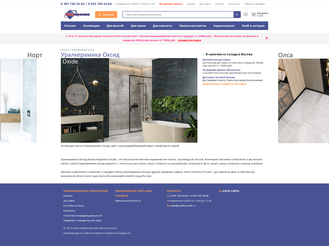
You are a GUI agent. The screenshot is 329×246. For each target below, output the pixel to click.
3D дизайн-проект (171, 3)
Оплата (219, 3)
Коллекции (91, 26)
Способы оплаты (73, 205)
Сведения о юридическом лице (82, 220)
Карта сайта (230, 191)
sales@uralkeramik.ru (183, 205)
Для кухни (138, 26)
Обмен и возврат (255, 3)
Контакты (234, 3)
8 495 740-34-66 (72, 4)
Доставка (205, 3)
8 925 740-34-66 (100, 4)
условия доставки (189, 40)
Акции (191, 3)
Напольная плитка (192, 26)
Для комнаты (162, 26)
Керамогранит (224, 26)
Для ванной (115, 26)
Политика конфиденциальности (82, 215)
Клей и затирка (253, 26)
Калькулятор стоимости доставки (225, 83)
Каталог (108, 14)
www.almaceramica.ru (128, 200)
